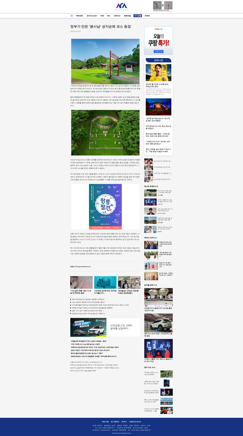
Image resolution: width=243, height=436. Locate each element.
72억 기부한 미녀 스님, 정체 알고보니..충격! (85, 344)
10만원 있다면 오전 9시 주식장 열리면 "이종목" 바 (88, 313)
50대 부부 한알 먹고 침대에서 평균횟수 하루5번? (88, 299)
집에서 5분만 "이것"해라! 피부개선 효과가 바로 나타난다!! (90, 350)
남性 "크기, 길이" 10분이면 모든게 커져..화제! (87, 311)
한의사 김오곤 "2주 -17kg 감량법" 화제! (83, 370)
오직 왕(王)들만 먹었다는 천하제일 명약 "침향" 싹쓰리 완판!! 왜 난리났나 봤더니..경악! (100, 305)
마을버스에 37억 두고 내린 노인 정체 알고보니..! (86, 362)
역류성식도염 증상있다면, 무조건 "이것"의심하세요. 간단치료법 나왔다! (95, 347)
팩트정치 (79, 16)
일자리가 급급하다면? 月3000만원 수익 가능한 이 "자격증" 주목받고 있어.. (94, 368)
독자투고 (124, 421)
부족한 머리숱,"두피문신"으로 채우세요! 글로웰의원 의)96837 (92, 308)
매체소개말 (105, 421)
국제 (102, 16)
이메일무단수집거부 (135, 421)
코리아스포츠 (92, 16)
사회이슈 (117, 16)
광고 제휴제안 (115, 421)
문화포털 (127, 16)
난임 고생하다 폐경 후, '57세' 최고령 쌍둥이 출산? (88, 302)
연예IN (147, 16)
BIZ (108, 16)
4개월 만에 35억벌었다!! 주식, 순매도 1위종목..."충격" (89, 341)
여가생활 (137, 16)
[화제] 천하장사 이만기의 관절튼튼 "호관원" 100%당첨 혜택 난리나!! (93, 356)
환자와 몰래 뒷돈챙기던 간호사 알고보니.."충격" (87, 353)
